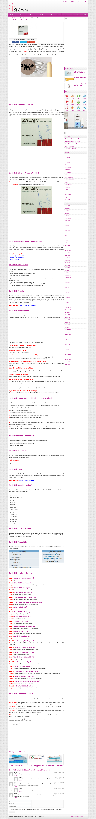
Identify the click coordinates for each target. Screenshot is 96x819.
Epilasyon (66, 14)
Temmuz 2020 (68, 307)
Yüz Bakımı (67, 199)
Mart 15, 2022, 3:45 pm (59, 793)
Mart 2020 (67, 317)
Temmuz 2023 (68, 223)
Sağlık (84, 14)
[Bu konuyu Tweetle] (23, 42)
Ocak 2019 (67, 342)
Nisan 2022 (67, 255)
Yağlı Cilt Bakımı (68, 197)
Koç (67, 98)
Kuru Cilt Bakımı (68, 184)
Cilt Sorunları (22, 14)
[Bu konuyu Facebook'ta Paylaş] (15, 42)
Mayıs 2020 (67, 312)
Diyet (78, 14)
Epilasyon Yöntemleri (69, 179)
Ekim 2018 (67, 349)
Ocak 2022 (67, 262)
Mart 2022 (67, 257)
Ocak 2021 (67, 292)
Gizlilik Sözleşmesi (67, 1)
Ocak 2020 (67, 322)
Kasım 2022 (67, 238)
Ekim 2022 (67, 240)
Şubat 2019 (67, 339)
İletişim (75, 1)
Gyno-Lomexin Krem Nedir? (17, 257)
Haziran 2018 (68, 359)
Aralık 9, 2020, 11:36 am (59, 777)
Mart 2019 (67, 337)
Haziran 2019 (68, 334)
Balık (84, 110)
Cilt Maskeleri (68, 164)
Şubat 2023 (67, 233)
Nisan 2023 (67, 228)
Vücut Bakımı (33, 14)
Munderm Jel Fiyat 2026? (70, 148)
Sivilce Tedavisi (68, 192)
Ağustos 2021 (68, 275)
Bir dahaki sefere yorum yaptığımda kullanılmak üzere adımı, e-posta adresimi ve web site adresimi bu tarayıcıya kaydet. (36, 809)
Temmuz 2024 (68, 218)
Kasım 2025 (67, 208)
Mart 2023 (67, 230)
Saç (73, 14)
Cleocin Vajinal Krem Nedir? (17, 256)
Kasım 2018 (67, 347)
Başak (72, 104)
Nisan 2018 (67, 364)
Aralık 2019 (67, 324)
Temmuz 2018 (68, 356)
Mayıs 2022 (67, 252)
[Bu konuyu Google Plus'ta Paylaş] (31, 42)
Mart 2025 (67, 210)
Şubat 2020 (67, 319)
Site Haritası (41, 816)
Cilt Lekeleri (67, 162)
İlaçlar (66, 182)
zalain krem (26, 51)
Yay (67, 110)
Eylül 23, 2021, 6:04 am (59, 788)
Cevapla (15, 775)
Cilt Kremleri (43, 14)
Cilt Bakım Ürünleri (69, 154)
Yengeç (84, 98)
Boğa (73, 98)
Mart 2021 (67, 287)
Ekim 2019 (67, 327)
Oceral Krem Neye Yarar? (27, 480)
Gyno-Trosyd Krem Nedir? (27, 305)
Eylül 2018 (67, 352)
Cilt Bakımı (12, 14)
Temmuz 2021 (68, 277)
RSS (35, 816)
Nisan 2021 (67, 285)
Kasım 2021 (67, 267)
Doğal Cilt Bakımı (68, 169)
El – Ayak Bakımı (68, 172)
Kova (78, 110)
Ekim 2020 (67, 299)
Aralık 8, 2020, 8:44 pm (59, 772)
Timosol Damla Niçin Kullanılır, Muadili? (75, 127)
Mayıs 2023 (67, 225)
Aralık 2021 (67, 265)
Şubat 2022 (67, 260)
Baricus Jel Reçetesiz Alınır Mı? (71, 143)
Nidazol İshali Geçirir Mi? (70, 146)
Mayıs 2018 (67, 361)
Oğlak (72, 110)
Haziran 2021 (67, 280)
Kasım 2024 (67, 213)
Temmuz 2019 (68, 332)
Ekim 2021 (67, 270)
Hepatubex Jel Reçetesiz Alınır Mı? (72, 138)
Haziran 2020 (68, 309)
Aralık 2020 (67, 295)
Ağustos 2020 (68, 304)
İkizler (78, 98)
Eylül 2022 (67, 242)
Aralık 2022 (67, 235)
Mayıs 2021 (67, 282)
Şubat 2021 (67, 290)
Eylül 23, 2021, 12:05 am (59, 782)
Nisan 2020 (67, 314)
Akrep (84, 104)
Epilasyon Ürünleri (69, 177)
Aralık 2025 (67, 205)
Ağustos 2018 (68, 354)
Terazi (78, 104)
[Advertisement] (59, 6)
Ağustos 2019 (68, 329)
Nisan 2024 (67, 220)
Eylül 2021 (67, 272)
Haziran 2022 (68, 250)
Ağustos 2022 (68, 245)
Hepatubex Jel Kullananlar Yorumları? (73, 141)
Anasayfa (11, 17)
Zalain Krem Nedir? (14, 259)
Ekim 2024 (67, 215)
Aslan (67, 104)
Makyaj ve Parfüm (55, 14)
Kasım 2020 (67, 297)
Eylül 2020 (67, 302)
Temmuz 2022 (68, 247)
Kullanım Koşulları (82, 1)
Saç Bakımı (67, 187)
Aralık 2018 (67, 344)
